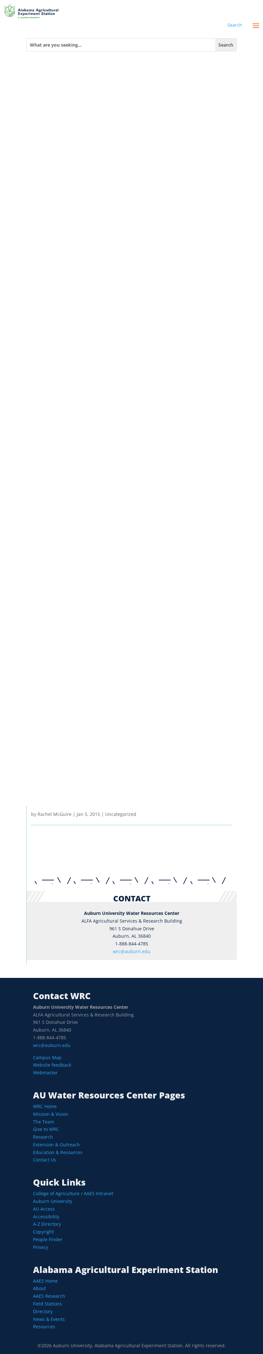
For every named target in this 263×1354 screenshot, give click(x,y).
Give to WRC (46, 1129)
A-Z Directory (47, 1224)
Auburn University (52, 1201)
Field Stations (47, 1304)
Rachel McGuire (55, 814)
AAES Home (45, 1281)
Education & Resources (57, 1152)
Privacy (40, 1247)
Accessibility (46, 1217)
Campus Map (47, 1057)
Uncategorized (120, 814)
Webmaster (45, 1073)
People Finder (48, 1239)
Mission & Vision (50, 1114)
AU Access (44, 1209)
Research (43, 1137)
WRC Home (45, 1106)
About (39, 1288)
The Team (43, 1122)
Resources (44, 1326)
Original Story (131, 791)
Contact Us (44, 1160)
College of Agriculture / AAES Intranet (73, 1193)
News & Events (49, 1319)
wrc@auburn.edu (131, 951)
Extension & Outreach (56, 1145)
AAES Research (49, 1296)
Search (234, 25)
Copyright (43, 1232)
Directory (43, 1311)
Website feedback (52, 1065)
